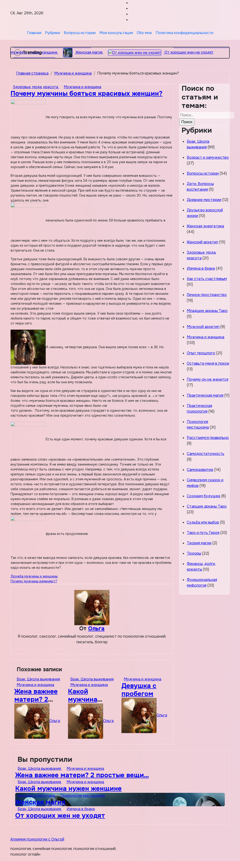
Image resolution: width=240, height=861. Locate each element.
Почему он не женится (207, 379)
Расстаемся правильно (208, 437)
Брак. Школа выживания (38, 679)
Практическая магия (205, 395)
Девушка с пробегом (138, 690)
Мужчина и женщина (82, 86)
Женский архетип (202, 242)
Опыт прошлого (201, 353)
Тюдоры (194, 553)
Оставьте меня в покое (208, 363)
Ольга (96, 628)
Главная (34, 32)
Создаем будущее (203, 496)
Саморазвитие (200, 469)
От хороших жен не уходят (60, 815)
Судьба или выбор (203, 522)
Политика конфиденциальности (184, 32)
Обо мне (144, 32)
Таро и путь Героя (203, 532)
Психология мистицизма (82, 795)
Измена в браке (201, 268)
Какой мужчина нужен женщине (68, 788)
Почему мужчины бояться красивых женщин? (86, 93)
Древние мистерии (204, 199)
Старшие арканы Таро (207, 506)
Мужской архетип (203, 326)
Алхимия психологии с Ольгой (37, 839)
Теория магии (199, 543)
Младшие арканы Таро (207, 310)
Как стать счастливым (207, 278)
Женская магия (40, 802)
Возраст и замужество (208, 157)
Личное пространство (207, 294)
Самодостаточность (205, 453)
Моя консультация (116, 32)
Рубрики (52, 32)
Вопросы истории (80, 32)
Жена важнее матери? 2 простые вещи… (82, 775)
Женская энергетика (205, 226)
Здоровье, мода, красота (36, 86)
